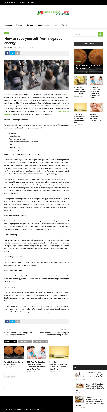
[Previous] (75, 129)
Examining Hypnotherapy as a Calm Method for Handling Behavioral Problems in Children (90, 401)
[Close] (75, 367)
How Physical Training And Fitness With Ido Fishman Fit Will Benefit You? (89, 387)
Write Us (22, 2)
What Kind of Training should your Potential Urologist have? (54, 333)
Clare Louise (8, 47)
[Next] (78, 129)
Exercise (65, 25)
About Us (31, 2)
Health (55, 25)
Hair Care (30, 25)
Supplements (43, 25)
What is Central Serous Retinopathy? (14, 363)
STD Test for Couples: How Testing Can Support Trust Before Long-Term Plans (36, 365)
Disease (19, 25)
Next (12, 376)
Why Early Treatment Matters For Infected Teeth (95, 117)
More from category (40, 341)
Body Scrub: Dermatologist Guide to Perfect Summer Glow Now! (58, 365)
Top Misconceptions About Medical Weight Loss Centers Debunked (95, 375)
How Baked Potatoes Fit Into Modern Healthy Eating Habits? (80, 90)
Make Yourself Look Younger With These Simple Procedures (18, 333)
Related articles (10, 341)
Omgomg (8, 25)
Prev (7, 376)
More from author (24, 341)
